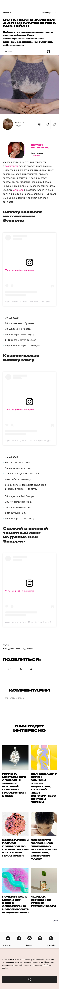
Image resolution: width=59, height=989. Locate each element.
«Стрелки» (35, 155)
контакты (6, 945)
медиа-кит (51, 945)
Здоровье (7, 13)
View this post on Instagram (19, 270)
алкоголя (18, 190)
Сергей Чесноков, (40, 146)
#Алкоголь (31, 648)
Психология (8, 51)
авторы (29, 945)
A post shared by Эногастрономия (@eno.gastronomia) (31, 301)
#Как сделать (9, 648)
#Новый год (20, 648)
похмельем (11, 166)
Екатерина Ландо (19, 124)
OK (29, 979)
